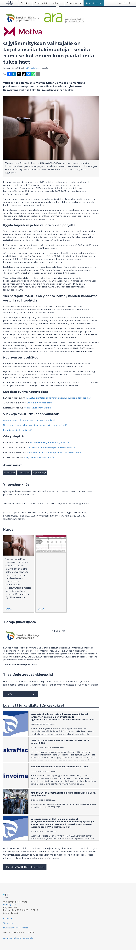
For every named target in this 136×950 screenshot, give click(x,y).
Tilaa (8, 694)
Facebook (7, 918)
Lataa (8, 609)
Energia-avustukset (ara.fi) (39, 402)
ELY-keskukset (32, 68)
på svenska (28, 938)
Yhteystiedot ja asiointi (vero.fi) (39, 457)
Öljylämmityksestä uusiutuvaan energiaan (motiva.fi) (29, 420)
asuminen (9, 472)
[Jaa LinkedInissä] (14, 74)
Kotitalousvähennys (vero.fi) (37, 408)
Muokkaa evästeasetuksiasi (15, 928)
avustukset (24, 472)
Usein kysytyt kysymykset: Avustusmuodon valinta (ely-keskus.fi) (35, 425)
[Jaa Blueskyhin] (28, 74)
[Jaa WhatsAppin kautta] (33, 74)
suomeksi (7, 938)
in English (17, 938)
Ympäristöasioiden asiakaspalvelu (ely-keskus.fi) (51, 447)
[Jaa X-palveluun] (19, 74)
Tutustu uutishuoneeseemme (25, 867)
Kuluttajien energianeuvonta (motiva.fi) (49, 442)
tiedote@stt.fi (9, 904)
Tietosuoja (8, 923)
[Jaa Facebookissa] (9, 74)
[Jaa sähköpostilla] (38, 74)
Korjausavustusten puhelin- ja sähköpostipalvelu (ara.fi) (53, 452)
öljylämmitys (39, 472)
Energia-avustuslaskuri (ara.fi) (17, 430)
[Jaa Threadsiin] (24, 74)
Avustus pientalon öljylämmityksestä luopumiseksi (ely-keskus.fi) (59, 398)
